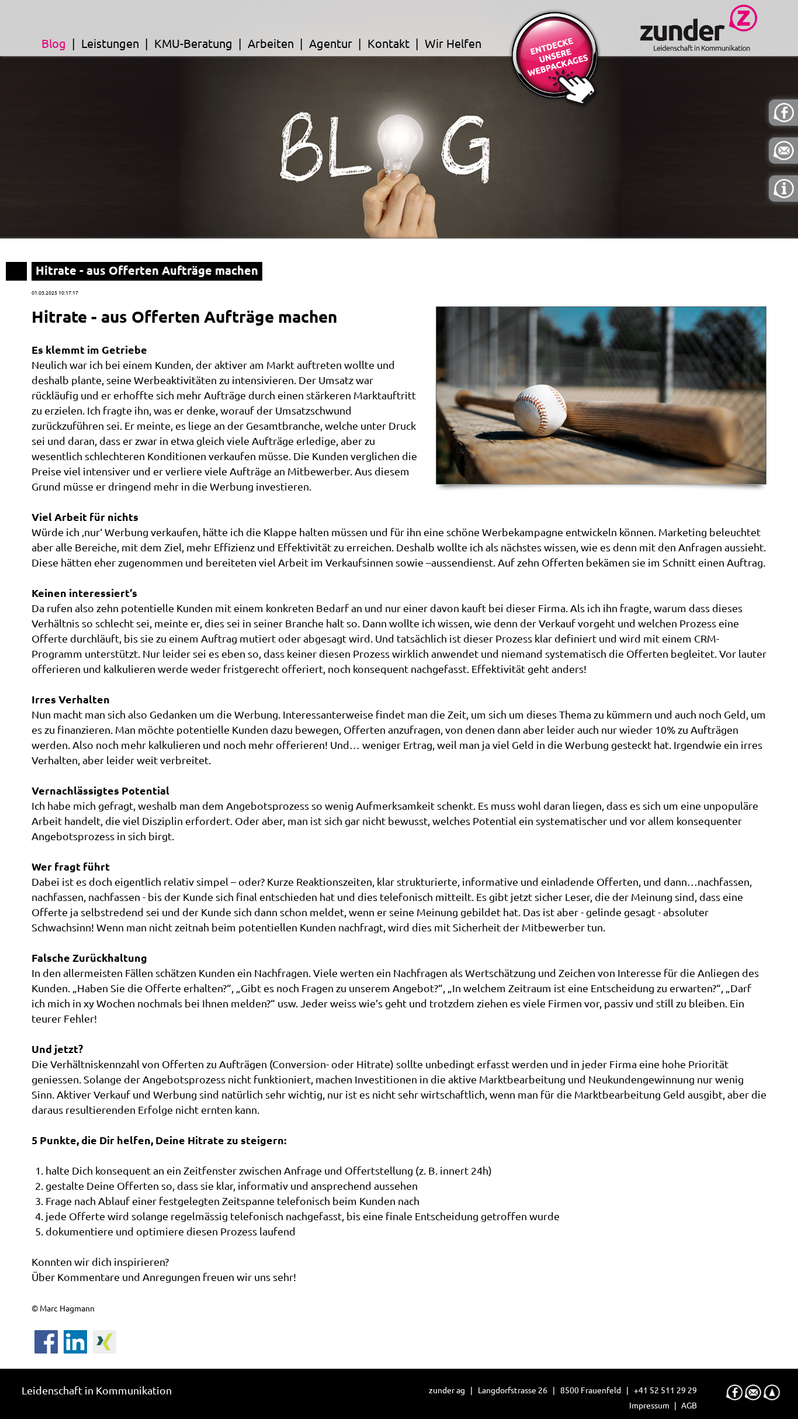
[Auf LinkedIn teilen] (75, 1338)
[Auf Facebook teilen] (46, 1338)
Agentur (330, 43)
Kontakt (388, 43)
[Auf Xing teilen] (104, 1338)
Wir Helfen (453, 43)
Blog (53, 43)
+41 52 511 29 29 (665, 1390)
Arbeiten (271, 43)
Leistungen (110, 43)
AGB (689, 1405)
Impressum (649, 1405)
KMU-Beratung (193, 43)
